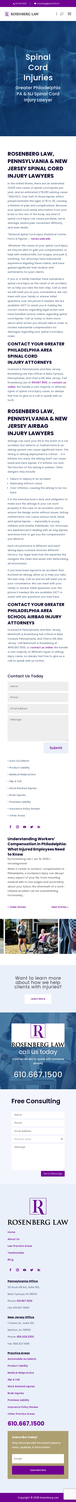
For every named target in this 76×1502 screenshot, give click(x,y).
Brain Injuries (16, 1393)
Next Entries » (60, 907)
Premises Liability (18, 1400)
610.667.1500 (39, 382)
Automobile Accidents (22, 1359)
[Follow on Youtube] (24, 827)
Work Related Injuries (21, 1386)
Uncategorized (17, 863)
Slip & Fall (14, 1379)
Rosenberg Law (21, 859)
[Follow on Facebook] (10, 827)
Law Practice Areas (20, 1246)
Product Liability (18, 1366)
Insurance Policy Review (23, 1407)
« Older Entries (17, 907)
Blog (10, 1259)
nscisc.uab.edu (40, 238)
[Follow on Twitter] (31, 827)
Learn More (38, 999)
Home (11, 1232)
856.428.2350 (25, 1336)
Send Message (52, 1173)
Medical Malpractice (21, 1373)
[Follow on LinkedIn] (39, 827)
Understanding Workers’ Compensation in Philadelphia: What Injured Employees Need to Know (37, 846)
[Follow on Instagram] (17, 827)
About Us (13, 1239)
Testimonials (16, 1253)
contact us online (41, 647)
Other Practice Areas (21, 1414)
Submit (56, 747)
